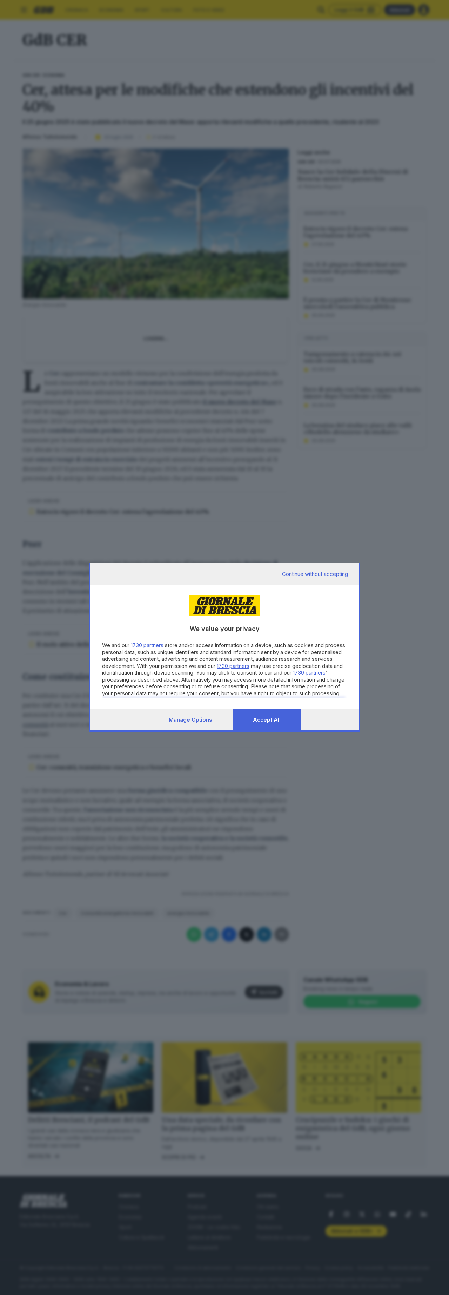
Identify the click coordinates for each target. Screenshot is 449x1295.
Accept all (267, 719)
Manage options (190, 719)
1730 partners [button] (147, 645)
